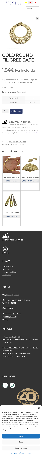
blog (6, 319)
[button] (39, 408)
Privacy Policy (7, 266)
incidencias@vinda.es (13, 314)
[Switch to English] (30, 2)
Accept (21, 436)
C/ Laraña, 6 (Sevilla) (11, 295)
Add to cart (16, 111)
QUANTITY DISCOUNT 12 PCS (14, 144)
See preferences (21, 448)
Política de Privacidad (25, 453)
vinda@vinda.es (10, 317)
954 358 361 (12, 303)
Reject (21, 442)
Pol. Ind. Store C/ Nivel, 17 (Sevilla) (17, 300)
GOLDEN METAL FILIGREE (17, 142)
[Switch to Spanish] (26, 2)
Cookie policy (14, 453)
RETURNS (5, 253)
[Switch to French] (35, 2)
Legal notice (7, 269)
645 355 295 (8, 308)
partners (7, 426)
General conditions (9, 272)
